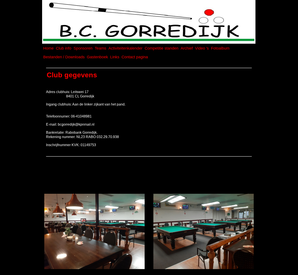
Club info (63, 48)
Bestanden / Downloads (64, 57)
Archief (187, 48)
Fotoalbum (220, 48)
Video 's (202, 48)
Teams (100, 48)
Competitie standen (161, 48)
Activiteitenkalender (125, 48)
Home (48, 48)
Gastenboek (97, 57)
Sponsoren (83, 48)
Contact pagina (135, 57)
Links (114, 57)
